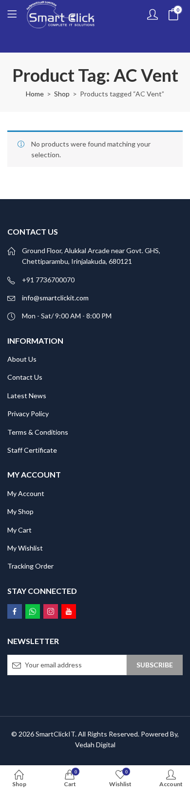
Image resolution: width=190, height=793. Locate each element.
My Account (25, 493)
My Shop (20, 511)
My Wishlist (25, 548)
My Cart (19, 530)
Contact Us (24, 377)
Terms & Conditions (37, 432)
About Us (22, 359)
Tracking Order (30, 566)
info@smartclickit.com (55, 298)
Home (35, 94)
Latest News (26, 395)
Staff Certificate (32, 450)
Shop (62, 94)
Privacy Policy (28, 413)
